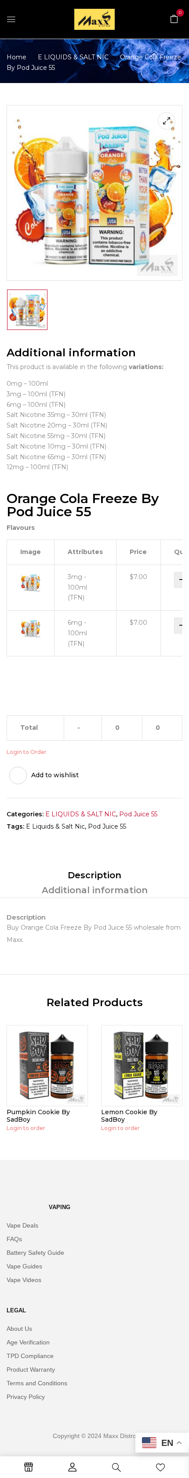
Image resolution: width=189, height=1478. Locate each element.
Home (16, 57)
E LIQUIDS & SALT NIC (73, 57)
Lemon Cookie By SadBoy (129, 1115)
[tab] (94, 875)
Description (94, 875)
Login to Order (27, 752)
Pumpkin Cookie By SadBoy (38, 1115)
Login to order (26, 1128)
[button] (174, 18)
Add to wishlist (55, 775)
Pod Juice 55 (138, 814)
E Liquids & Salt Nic (55, 826)
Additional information (95, 890)
